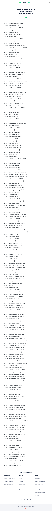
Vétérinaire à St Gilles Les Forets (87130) (14, 345)
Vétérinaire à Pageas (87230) (11, 270)
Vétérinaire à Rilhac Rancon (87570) (13, 294)
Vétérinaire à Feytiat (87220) (11, 139)
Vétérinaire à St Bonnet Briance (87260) (14, 325)
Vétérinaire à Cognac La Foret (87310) (14, 103)
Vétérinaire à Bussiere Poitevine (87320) (14, 72)
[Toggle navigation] (49, 2)
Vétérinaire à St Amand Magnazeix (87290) (15, 316)
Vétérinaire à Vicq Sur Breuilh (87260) (13, 461)
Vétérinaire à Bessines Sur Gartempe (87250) (15, 48)
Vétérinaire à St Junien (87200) (12, 361)
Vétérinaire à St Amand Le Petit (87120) (14, 314)
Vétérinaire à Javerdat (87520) (12, 163)
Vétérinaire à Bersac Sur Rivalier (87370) (14, 45)
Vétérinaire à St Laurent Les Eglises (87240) (15, 367)
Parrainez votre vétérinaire (9, 487)
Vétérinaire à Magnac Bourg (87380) (13, 225)
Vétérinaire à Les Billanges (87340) (13, 210)
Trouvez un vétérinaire (8, 481)
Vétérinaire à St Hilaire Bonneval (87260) (14, 347)
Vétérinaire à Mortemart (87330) (12, 247)
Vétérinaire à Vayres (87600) (11, 452)
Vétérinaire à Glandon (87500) (12, 150)
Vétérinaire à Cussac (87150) (11, 116)
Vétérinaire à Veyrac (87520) (11, 458)
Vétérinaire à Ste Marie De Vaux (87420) (14, 434)
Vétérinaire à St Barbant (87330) (12, 321)
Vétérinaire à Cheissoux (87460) (12, 96)
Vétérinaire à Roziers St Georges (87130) (14, 303)
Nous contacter (7, 489)
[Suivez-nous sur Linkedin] (27, 499)
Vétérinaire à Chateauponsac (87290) (14, 94)
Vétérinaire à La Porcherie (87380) (13, 185)
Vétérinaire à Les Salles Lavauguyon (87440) (15, 216)
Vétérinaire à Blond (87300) (11, 54)
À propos (21, 478)
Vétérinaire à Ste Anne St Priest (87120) (14, 432)
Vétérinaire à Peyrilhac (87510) (12, 281)
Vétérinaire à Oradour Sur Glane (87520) (14, 265)
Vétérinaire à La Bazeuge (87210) (12, 170)
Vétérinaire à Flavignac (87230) (12, 141)
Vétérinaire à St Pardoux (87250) (12, 398)
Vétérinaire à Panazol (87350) (11, 272)
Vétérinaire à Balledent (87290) (12, 36)
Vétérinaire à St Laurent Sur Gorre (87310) (14, 370)
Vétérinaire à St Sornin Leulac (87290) (14, 412)
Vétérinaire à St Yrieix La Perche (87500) (14, 427)
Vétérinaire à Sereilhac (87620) (12, 310)
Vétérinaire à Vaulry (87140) (11, 449)
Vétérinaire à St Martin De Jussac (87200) (15, 381)
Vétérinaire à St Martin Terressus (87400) (14, 387)
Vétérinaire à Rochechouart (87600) (13, 296)
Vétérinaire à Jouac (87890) (11, 165)
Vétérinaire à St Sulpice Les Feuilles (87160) (15, 416)
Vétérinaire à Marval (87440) (11, 234)
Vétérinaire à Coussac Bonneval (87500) (14, 110)
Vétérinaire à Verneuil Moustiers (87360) (14, 454)
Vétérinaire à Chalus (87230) (11, 76)
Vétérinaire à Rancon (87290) (11, 285)
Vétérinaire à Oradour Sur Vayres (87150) (14, 267)
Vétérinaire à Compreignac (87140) (13, 105)
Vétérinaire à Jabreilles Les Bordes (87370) (15, 159)
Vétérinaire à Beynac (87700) (11, 50)
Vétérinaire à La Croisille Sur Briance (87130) (15, 174)
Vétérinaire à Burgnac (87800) (12, 68)
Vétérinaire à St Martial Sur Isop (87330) (14, 378)
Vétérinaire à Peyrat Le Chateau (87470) (14, 278)
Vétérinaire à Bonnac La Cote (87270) (14, 59)
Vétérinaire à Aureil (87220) (11, 32)
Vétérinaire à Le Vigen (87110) (11, 207)
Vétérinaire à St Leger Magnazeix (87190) (14, 374)
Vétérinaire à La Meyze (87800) (12, 183)
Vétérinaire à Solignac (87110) (11, 312)
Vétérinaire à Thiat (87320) (11, 443)
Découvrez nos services (9, 484)
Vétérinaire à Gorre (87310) (11, 154)
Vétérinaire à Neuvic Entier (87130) (13, 254)
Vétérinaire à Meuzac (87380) (11, 241)
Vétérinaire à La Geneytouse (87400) (13, 179)
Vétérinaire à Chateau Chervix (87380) (14, 90)
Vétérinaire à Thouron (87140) (11, 445)
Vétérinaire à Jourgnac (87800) (12, 167)
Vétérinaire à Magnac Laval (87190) (13, 227)
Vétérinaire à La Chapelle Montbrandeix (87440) (16, 172)
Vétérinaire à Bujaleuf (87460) (12, 65)
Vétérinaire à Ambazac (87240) (12, 25)
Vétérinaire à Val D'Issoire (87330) (13, 447)
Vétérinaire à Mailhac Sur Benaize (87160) (14, 230)
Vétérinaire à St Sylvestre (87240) (12, 418)
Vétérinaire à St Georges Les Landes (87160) (15, 341)
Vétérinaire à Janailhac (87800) (12, 161)
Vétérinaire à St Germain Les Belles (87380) (15, 343)
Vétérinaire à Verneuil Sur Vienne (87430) (14, 456)
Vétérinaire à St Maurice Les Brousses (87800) (16, 392)
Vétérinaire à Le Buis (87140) (11, 196)
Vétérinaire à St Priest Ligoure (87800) (14, 403)
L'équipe (21, 481)
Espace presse (22, 484)
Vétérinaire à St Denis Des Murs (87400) (14, 334)
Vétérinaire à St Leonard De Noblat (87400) (15, 376)
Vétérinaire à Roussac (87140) (12, 298)
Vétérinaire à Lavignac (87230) (12, 194)
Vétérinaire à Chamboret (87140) (12, 79)
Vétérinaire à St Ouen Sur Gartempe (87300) (15, 396)
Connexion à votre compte (9, 478)
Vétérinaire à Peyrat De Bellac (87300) (14, 276)
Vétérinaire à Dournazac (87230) (12, 127)
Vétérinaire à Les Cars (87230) (12, 212)
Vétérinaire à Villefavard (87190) (12, 465)
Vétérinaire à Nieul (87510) (11, 259)
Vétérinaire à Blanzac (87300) (11, 52)
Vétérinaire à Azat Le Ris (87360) (12, 34)
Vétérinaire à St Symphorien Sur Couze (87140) (16, 421)
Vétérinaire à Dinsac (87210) (11, 121)
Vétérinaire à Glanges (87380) (12, 152)
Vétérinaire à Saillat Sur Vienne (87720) (14, 305)
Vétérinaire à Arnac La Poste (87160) (13, 28)
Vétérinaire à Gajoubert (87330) (12, 147)
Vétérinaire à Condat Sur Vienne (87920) (14, 107)
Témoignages (22, 487)
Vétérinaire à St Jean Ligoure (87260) (13, 354)
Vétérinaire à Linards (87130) (11, 221)
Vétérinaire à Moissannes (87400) (13, 243)
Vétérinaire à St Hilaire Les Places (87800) (14, 352)
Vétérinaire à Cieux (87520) (11, 101)
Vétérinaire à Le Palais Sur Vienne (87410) (14, 205)
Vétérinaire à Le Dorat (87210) (11, 203)
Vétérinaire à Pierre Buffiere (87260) (13, 283)
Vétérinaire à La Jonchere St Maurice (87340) (15, 181)
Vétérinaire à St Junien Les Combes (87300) (15, 363)
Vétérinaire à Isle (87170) (10, 156)
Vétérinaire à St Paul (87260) (11, 401)
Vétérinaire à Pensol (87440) (11, 274)
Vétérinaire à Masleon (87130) (11, 236)
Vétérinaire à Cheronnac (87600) (12, 99)
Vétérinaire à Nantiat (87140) (11, 250)
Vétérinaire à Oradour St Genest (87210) (14, 263)
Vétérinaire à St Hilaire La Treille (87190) (14, 350)
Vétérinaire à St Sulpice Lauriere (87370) (14, 414)
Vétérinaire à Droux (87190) (11, 130)
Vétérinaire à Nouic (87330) (11, 261)
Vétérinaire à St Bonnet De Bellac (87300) (14, 327)
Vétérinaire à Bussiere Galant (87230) (14, 70)
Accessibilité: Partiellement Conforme (40, 494)
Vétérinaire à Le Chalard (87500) (12, 199)
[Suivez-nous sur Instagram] (24, 499)
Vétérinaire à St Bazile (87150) (11, 323)
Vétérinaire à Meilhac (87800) (11, 239)
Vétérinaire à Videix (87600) (11, 463)
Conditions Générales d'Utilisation (39, 486)
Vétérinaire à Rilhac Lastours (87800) (13, 292)
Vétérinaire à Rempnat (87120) (12, 290)
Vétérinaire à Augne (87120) (11, 30)
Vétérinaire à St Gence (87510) (12, 336)
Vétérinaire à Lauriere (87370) (11, 192)
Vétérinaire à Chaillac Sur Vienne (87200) (14, 74)
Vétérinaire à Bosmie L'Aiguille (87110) (13, 61)
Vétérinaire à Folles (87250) (11, 143)
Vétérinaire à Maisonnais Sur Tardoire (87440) (16, 232)
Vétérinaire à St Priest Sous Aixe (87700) (14, 405)
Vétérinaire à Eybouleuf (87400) (12, 132)
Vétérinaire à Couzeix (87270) (11, 112)
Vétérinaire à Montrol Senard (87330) (13, 245)
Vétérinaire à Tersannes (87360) (12, 441)
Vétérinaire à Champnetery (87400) (13, 83)
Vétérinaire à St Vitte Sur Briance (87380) (14, 425)
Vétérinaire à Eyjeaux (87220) (11, 134)
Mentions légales (38, 478)
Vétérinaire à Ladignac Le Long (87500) (14, 190)
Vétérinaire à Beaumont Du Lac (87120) (14, 39)
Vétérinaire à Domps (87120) (11, 125)
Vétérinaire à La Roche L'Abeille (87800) (14, 187)
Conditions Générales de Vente (41, 489)
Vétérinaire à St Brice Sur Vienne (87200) (14, 330)
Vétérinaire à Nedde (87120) (11, 252)
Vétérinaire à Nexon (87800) (11, 256)
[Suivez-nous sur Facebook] (21, 499)
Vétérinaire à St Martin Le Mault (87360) (14, 383)
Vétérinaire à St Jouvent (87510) (12, 356)
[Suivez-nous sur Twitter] (30, 499)
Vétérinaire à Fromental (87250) (12, 145)
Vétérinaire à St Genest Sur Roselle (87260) (15, 338)
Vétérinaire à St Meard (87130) (12, 394)
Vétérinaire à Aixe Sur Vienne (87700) (13, 23)
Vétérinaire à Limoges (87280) (12, 218)
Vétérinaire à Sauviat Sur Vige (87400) (14, 307)
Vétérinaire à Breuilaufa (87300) (12, 63)
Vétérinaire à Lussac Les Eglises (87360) (14, 223)
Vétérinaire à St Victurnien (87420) (13, 423)
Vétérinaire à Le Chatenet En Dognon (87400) (15, 201)
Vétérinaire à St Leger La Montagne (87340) (15, 372)
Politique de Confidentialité (40, 481)
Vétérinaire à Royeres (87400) (12, 301)
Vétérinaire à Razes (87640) (11, 287)
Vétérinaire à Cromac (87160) (11, 114)
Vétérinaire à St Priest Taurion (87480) (14, 407)
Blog (20, 489)
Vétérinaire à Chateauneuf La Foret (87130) (15, 92)
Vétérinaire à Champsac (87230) (12, 85)
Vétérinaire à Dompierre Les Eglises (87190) (15, 123)
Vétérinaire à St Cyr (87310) (11, 332)
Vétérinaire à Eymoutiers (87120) (12, 136)
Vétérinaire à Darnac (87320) (11, 119)
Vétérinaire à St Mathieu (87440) (12, 390)
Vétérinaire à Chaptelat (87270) (12, 87)
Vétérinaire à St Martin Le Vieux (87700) (14, 385)
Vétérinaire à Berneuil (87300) (11, 43)
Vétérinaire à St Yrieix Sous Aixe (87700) (14, 429)
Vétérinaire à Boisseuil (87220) (12, 56)
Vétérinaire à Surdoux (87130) (11, 436)
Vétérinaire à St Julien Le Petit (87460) (14, 358)
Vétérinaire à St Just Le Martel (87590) (14, 365)
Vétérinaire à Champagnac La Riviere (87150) (15, 81)
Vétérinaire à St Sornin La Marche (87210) (14, 409)
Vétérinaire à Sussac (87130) (11, 438)
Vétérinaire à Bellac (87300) (11, 41)
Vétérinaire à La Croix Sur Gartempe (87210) (15, 176)
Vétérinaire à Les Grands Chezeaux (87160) (15, 214)
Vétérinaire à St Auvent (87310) (12, 318)
